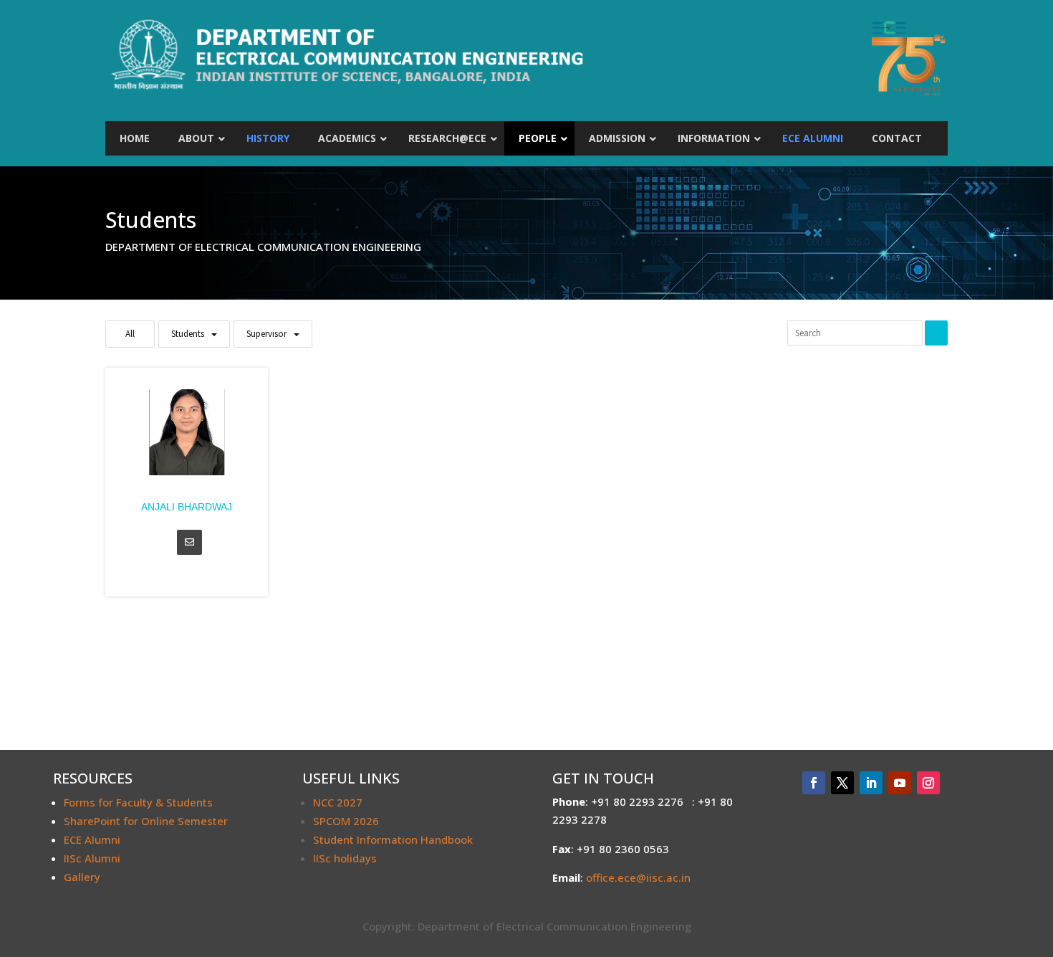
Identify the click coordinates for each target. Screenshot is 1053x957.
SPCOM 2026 (346, 821)
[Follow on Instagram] (928, 782)
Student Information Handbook (393, 839)
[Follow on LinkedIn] (871, 782)
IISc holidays (345, 858)
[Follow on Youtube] (899, 782)
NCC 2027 (337, 802)
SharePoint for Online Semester (146, 821)
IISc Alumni (92, 858)
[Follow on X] (842, 782)
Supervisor (266, 334)
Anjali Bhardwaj (186, 507)
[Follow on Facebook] (813, 782)
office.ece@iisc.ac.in (638, 877)
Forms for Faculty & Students (138, 802)
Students (187, 334)
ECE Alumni (92, 839)
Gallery (82, 877)
